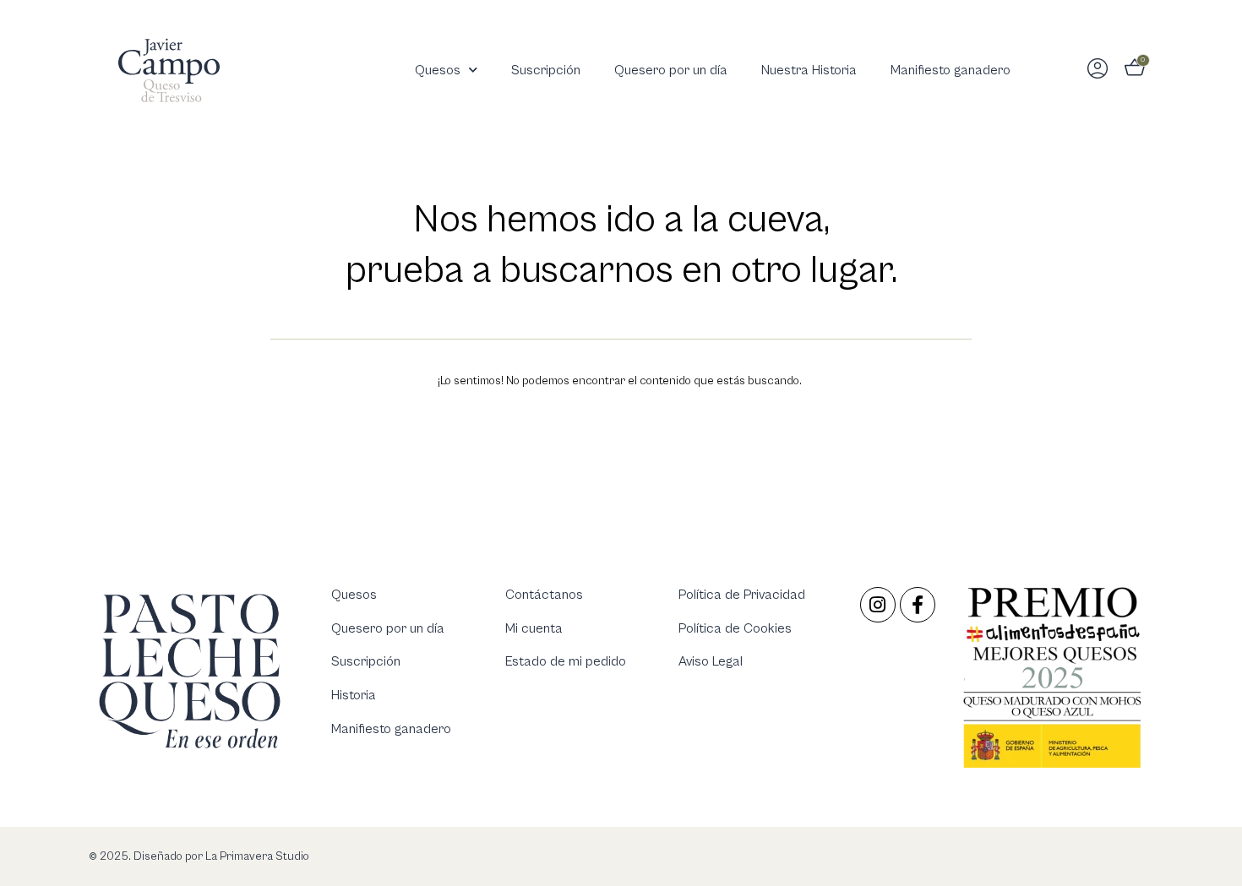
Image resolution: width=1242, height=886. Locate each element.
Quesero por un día (670, 70)
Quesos (437, 70)
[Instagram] (878, 604)
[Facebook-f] (917, 604)
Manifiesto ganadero (950, 70)
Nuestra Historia (809, 70)
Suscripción (545, 70)
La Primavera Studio (256, 856)
